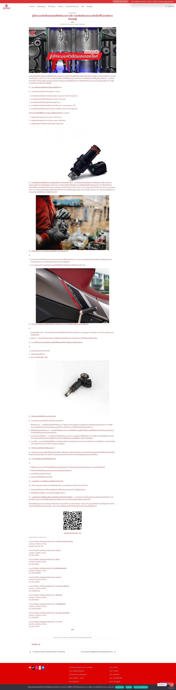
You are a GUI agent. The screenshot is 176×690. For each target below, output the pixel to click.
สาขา (82, 6)
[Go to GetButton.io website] (172, 688)
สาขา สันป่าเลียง (114, 674)
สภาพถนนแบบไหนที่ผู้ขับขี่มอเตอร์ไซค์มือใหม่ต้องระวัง (97, 652)
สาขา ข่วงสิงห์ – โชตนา (76, 678)
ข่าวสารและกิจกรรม (72, 6)
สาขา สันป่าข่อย (74, 682)
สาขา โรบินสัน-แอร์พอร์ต (76, 671)
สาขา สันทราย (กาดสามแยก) (77, 674)
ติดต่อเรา (90, 6)
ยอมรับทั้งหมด (119, 687)
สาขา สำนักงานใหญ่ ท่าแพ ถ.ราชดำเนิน (80, 667)
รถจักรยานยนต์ (72, 13)
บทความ (60, 6)
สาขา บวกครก (114, 671)
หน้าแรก (32, 6)
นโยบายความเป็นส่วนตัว (140, 687)
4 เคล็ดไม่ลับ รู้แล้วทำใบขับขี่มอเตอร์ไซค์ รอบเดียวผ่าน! (48, 652)
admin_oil (82, 24)
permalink (88, 637)
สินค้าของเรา (41, 6)
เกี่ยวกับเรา (51, 6)
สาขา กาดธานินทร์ (115, 682)
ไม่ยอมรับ (128, 687)
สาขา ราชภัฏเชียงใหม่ (116, 678)
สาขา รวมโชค (114, 667)
